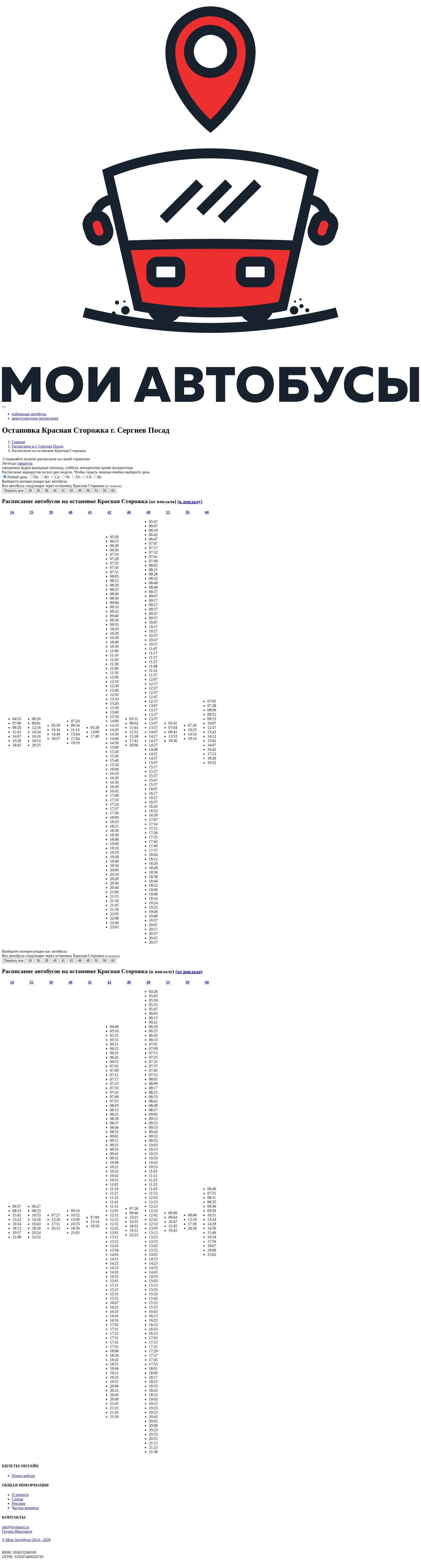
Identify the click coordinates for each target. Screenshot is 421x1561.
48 (79, 490)
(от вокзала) (188, 971)
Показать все (13, 490)
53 (96, 490)
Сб (89, 477)
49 (88, 490)
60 (113, 490)
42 (71, 490)
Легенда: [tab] (17, 463)
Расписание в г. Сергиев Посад (37, 446)
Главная (18, 442)
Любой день (17, 477)
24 (30, 490)
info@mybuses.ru (15, 1527)
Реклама (18, 1503)
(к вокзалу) (189, 501)
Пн (35, 477)
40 (55, 490)
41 (63, 490)
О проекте (20, 1495)
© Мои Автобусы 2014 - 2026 (26, 1540)
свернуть (25, 463)
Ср (57, 477)
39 (46, 490)
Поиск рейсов (23, 1476)
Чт (68, 477)
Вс (99, 477)
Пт (78, 477)
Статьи (17, 1499)
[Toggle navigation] (4, 407)
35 (38, 490)
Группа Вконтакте (17, 1531)
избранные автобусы (29, 414)
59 (104, 490)
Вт (47, 477)
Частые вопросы (25, 1508)
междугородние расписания (35, 418)
